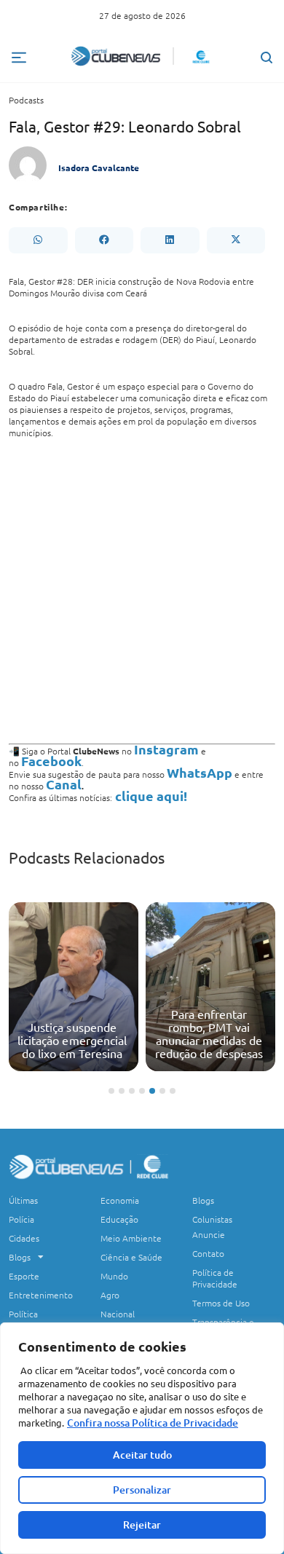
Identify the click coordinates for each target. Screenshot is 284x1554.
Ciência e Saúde (131, 1257)
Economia (119, 1200)
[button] (38, 240)
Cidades (24, 1238)
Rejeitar (142, 1524)
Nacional (117, 1314)
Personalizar (142, 1489)
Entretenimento (41, 1295)
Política (23, 1314)
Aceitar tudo (142, 1455)
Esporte (24, 1276)
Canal (64, 784)
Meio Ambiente (131, 1238)
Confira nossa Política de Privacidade (152, 1422)
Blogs (20, 1257)
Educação (119, 1219)
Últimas (23, 1200)
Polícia (21, 1219)
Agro (109, 1295)
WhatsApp (199, 772)
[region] (142, 1438)
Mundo (114, 1276)
